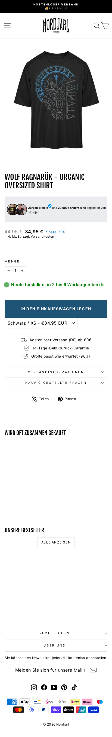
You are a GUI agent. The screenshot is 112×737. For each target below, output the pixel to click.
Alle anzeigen (56, 542)
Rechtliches (54, 633)
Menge (12, 261)
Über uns (54, 645)
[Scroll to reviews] (56, 249)
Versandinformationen (56, 372)
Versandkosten (42, 236)
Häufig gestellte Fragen (56, 383)
